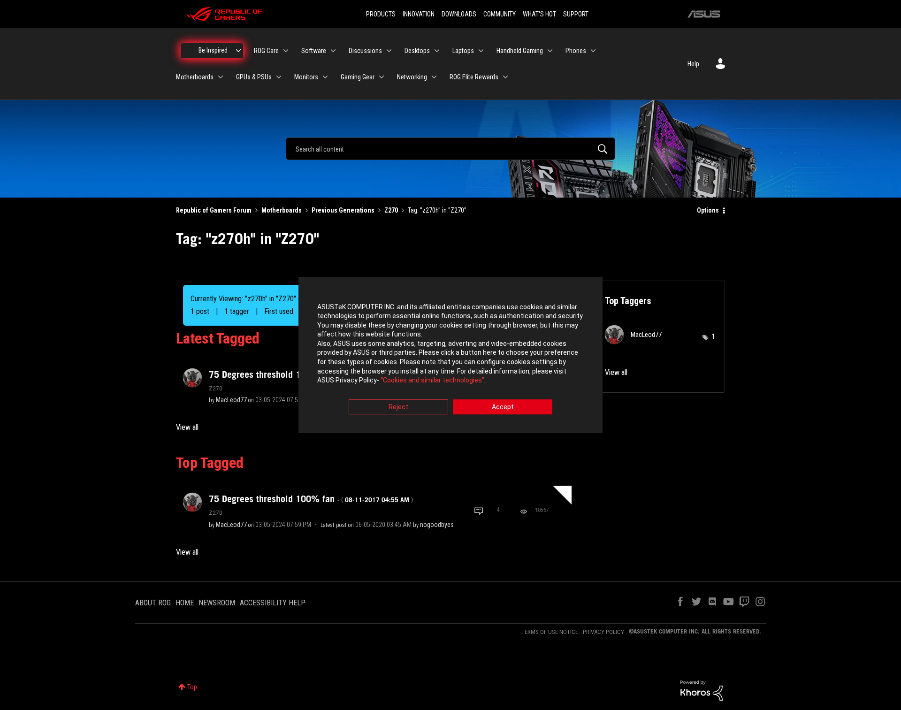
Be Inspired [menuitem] (213, 50)
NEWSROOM (217, 602)
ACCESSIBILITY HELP (272, 602)
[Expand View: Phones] (593, 50)
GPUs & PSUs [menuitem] (254, 77)
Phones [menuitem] (575, 50)
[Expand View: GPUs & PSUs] (278, 77)
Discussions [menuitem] (365, 50)
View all (187, 427)
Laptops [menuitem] (463, 50)
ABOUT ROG (153, 602)
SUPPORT (575, 14)
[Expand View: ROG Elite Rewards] (505, 77)
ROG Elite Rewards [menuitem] (474, 77)
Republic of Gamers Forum (214, 210)
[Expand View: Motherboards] (220, 77)
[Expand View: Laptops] (481, 50)
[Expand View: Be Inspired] (238, 50)
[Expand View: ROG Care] (285, 50)
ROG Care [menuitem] (266, 50)
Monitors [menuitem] (306, 77)
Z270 (391, 210)
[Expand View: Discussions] (389, 50)
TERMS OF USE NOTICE (549, 631)
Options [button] (708, 210)
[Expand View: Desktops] (437, 50)
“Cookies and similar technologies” (432, 380)
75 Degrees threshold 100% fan (311, 498)
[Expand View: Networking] (434, 77)
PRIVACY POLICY (603, 631)
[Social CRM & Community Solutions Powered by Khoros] (701, 690)
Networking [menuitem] (412, 77)
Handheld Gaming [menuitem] (519, 50)
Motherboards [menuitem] (195, 77)
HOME (185, 602)
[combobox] (450, 148)
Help (693, 64)
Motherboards (281, 210)
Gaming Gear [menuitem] (357, 77)
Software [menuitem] (313, 50)
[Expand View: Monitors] (325, 77)
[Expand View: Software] (333, 50)
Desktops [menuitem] (417, 50)
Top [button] (192, 687)
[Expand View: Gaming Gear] (381, 77)
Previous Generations (343, 210)
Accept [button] (503, 407)
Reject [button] (398, 407)
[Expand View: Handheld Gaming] (550, 50)
